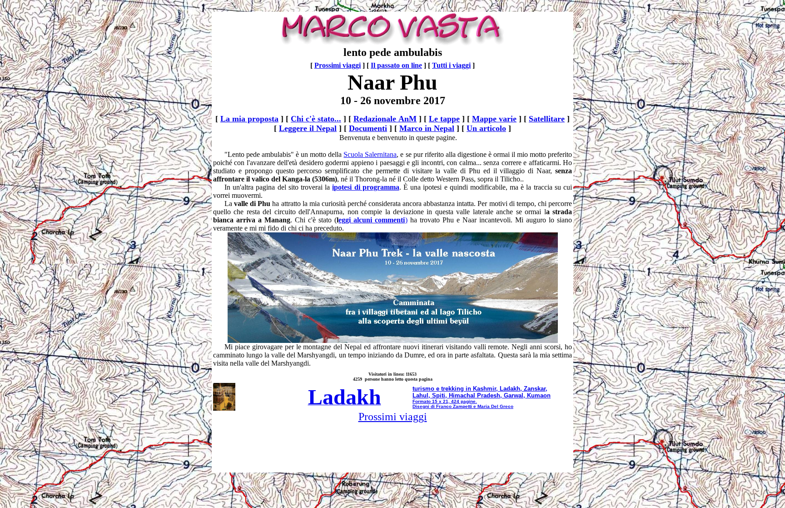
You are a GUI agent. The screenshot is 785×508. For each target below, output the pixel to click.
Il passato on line (396, 65)
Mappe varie (494, 118)
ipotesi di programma (365, 187)
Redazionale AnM (385, 118)
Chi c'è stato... (316, 118)
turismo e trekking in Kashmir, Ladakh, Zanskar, (479, 388)
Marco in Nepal (426, 128)
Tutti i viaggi (451, 65)
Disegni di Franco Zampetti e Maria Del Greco (462, 406)
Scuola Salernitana (370, 154)
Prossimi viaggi (337, 65)
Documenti (368, 128)
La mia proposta (249, 118)
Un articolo (486, 128)
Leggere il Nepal (308, 128)
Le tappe (444, 118)
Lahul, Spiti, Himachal (443, 395)
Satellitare (547, 118)
